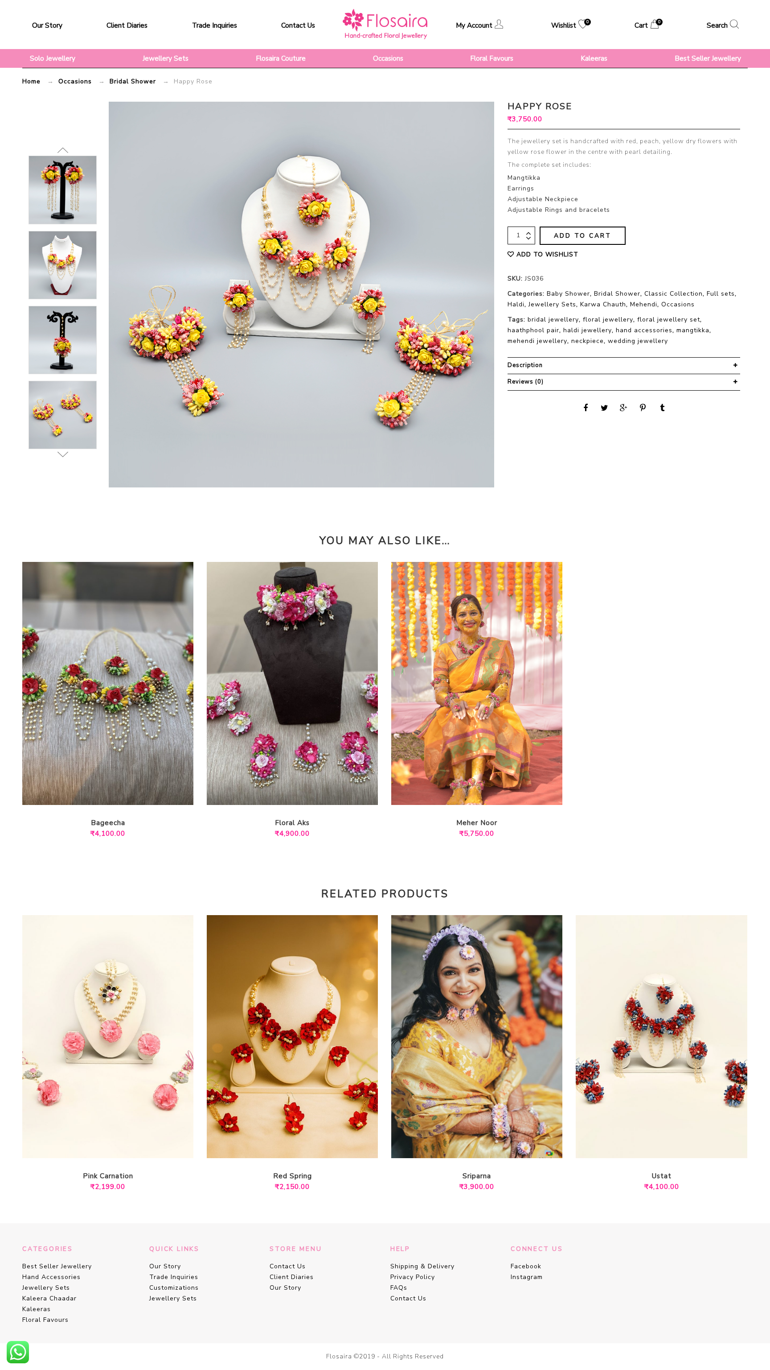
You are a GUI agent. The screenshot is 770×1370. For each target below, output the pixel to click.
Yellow (121, 793)
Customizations (174, 1287)
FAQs (398, 1287)
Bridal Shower (133, 81)
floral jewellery (608, 319)
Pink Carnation (108, 1176)
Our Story (47, 25)
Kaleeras (594, 58)
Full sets (721, 293)
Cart (647, 25)
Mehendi (643, 304)
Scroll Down (63, 454)
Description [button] (525, 365)
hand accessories (644, 330)
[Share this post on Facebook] (585, 408)
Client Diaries (126, 25)
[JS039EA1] (63, 190)
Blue (655, 1146)
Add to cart (582, 235)
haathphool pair (533, 330)
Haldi (516, 304)
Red (108, 793)
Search (717, 25)
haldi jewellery (587, 330)
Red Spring (292, 1176)
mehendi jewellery (537, 341)
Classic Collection (673, 293)
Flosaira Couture (281, 58)
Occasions (388, 58)
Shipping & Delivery (422, 1266)
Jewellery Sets (165, 58)
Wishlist (569, 25)
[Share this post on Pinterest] (643, 408)
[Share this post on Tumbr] (662, 408)
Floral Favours (491, 58)
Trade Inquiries (214, 25)
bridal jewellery (553, 319)
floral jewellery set (668, 319)
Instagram (527, 1277)
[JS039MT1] (63, 340)
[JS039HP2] (63, 415)
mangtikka (692, 330)
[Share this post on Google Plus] (624, 408)
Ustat (662, 1176)
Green (94, 793)
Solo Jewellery (52, 58)
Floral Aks (292, 823)
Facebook (526, 1266)
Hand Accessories (51, 1277)
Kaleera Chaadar (49, 1298)
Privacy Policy (412, 1277)
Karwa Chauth (603, 304)
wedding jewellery (638, 341)
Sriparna (477, 1176)
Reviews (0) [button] (526, 382)
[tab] (624, 365)
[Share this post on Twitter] (605, 408)
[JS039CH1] (63, 265)
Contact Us (298, 25)
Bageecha (108, 823)
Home (31, 81)
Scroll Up (63, 150)
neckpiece (587, 341)
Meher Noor (476, 823)
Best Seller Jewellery (708, 58)
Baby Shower (568, 293)
